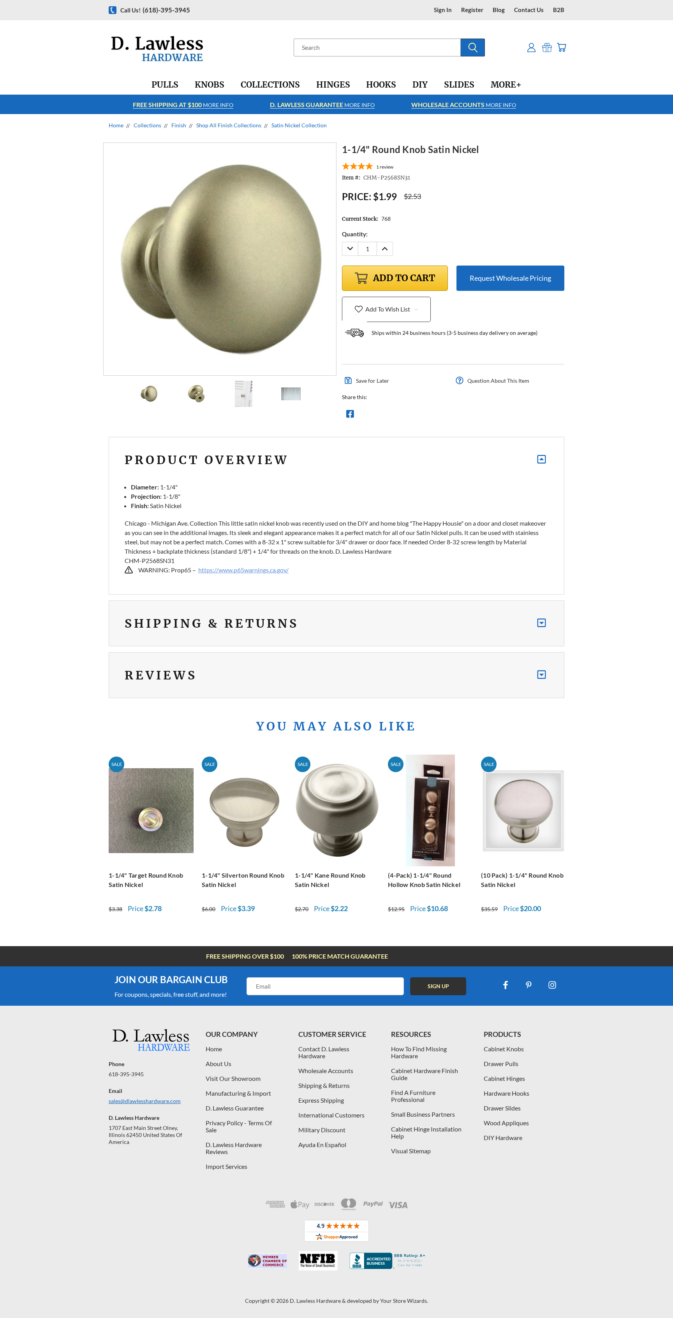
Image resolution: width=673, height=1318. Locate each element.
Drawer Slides (502, 1108)
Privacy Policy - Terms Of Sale (239, 1126)
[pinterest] (529, 985)
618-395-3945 (126, 1074)
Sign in (443, 10)
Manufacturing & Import (238, 1093)
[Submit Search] (473, 47)
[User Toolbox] (531, 47)
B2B (558, 10)
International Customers (331, 1115)
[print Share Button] (406, 416)
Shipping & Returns (324, 1085)
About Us (218, 1063)
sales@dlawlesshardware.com (145, 1101)
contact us (529, 10)
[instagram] (552, 985)
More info (183, 104)
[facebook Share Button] (350, 416)
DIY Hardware (503, 1137)
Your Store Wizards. (404, 1300)
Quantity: (355, 234)
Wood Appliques (506, 1122)
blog (499, 10)
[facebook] (505, 985)
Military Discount (321, 1129)
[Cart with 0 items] (561, 47)
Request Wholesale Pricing (510, 278)
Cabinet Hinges (504, 1078)
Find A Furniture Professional (413, 1096)
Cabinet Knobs (504, 1048)
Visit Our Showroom (233, 1078)
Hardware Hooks (506, 1093)
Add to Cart (151, 809)
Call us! (155, 10)
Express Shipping (321, 1100)
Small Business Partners (423, 1114)
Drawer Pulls (501, 1063)
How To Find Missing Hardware (419, 1052)
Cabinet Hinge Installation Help (426, 1132)
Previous (652, 1293)
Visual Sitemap (411, 1150)
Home (214, 1048)
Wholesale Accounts (325, 1070)
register (472, 10)
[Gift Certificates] (547, 47)
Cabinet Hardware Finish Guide (424, 1074)
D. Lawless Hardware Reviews (234, 1148)
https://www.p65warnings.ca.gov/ (243, 570)
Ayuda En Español (322, 1144)
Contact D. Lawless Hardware (323, 1052)
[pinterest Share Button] (434, 416)
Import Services (226, 1166)
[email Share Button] (378, 416)
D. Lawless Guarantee (235, 1108)
